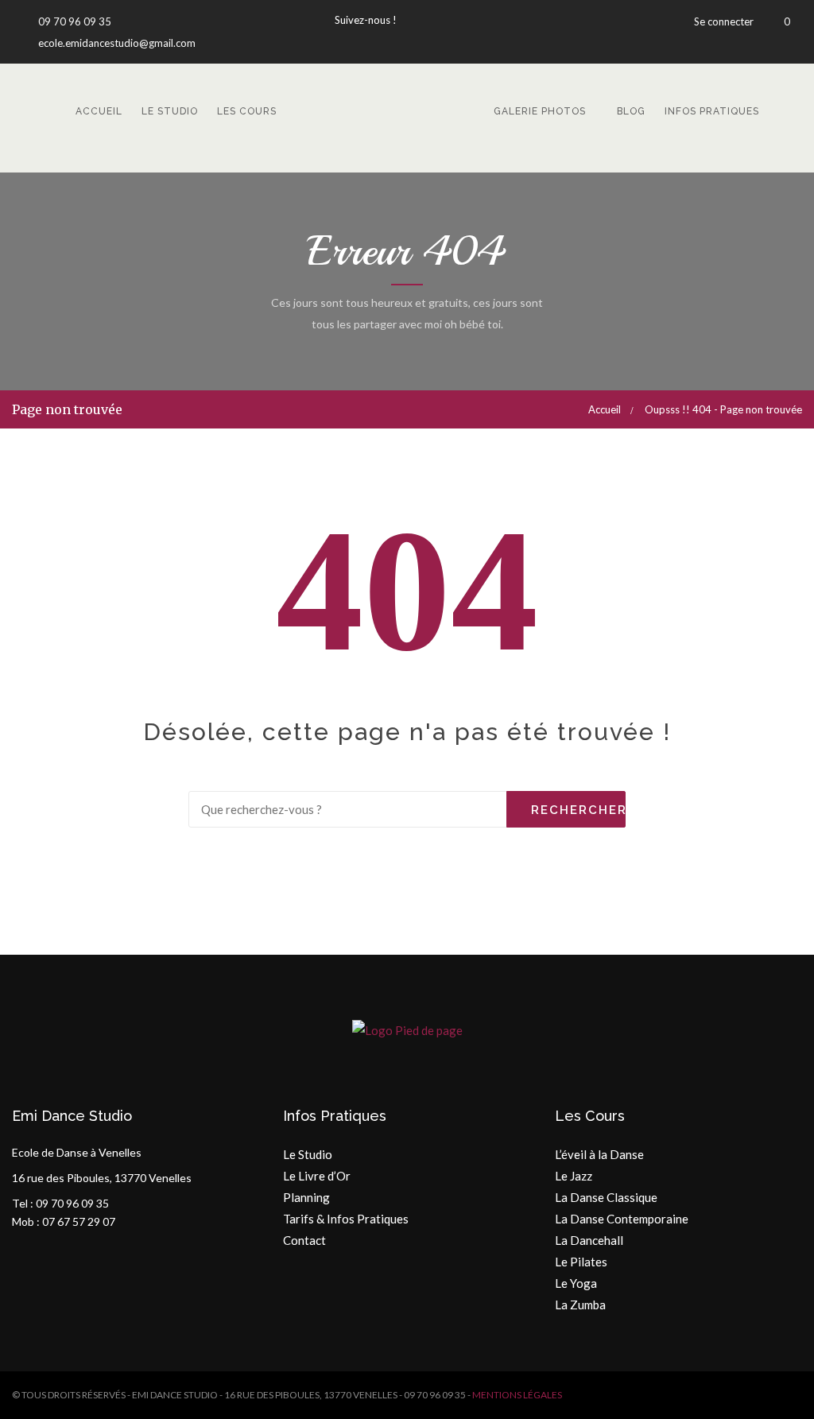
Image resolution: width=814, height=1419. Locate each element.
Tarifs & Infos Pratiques (346, 1219)
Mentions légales (517, 1395)
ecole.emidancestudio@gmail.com (116, 43)
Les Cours (247, 111)
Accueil (99, 111)
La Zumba (580, 1304)
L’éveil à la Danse (599, 1154)
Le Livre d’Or (317, 1176)
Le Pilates (581, 1261)
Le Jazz (573, 1176)
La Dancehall (589, 1240)
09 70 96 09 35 (73, 21)
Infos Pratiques (712, 111)
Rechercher (578, 810)
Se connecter (724, 21)
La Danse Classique (606, 1197)
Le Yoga (576, 1283)
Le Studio (169, 111)
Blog (631, 111)
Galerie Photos (540, 111)
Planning (306, 1197)
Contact (304, 1240)
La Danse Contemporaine (621, 1219)
